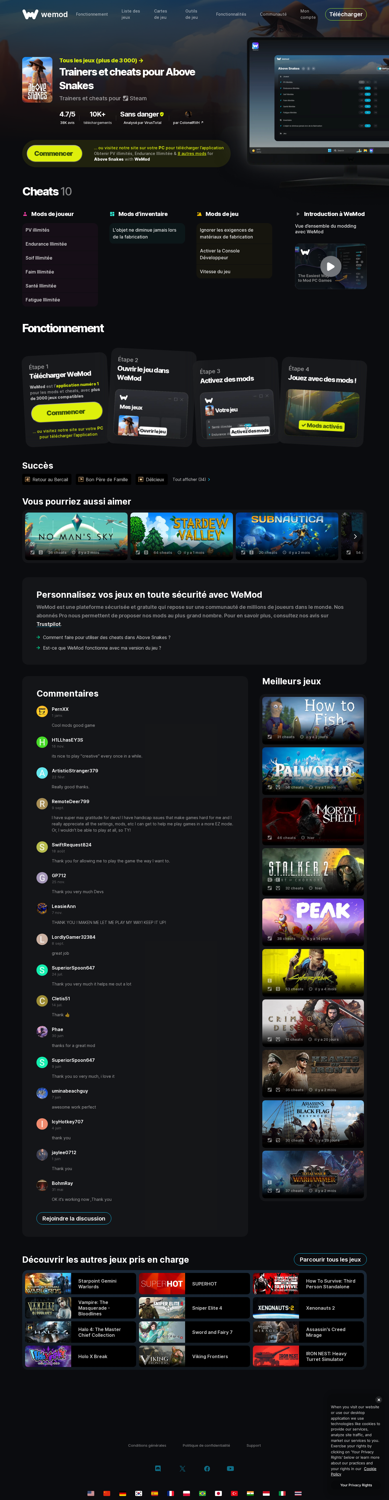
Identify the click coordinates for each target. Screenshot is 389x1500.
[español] (154, 1493)
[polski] (186, 1493)
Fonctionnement (92, 14)
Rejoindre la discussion (73, 1218)
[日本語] (218, 1493)
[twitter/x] (182, 1469)
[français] (170, 1493)
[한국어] (138, 1493)
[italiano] (282, 1493)
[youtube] (230, 1469)
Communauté (273, 14)
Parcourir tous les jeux (330, 1259)
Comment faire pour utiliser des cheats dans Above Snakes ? (107, 637)
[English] (90, 1493)
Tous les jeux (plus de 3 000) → (101, 60)
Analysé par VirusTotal (142, 123)
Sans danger (139, 114)
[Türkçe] (234, 1493)
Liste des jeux (131, 14)
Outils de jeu (191, 14)
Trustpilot (48, 624)
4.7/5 (67, 114)
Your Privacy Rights (356, 1485)
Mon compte (308, 14)
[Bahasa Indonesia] (266, 1493)
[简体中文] (106, 1493)
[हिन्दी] (250, 1493)
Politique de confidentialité (206, 1445)
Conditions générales (147, 1445)
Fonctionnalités (231, 14)
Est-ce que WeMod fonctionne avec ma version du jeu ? (102, 648)
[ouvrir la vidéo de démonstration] (331, 266)
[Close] (378, 1399)
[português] (202, 1493)
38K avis (67, 123)
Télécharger (346, 14)
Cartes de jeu (160, 14)
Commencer (53, 153)
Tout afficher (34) (189, 479)
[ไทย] (298, 1493)
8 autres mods (192, 153)
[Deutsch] (122, 1493)
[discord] (158, 1469)
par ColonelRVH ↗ (188, 123)
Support (254, 1445)
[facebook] (207, 1469)
